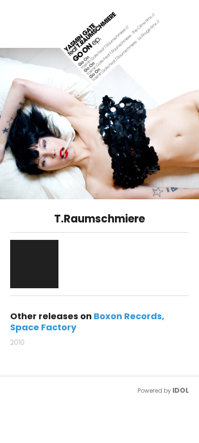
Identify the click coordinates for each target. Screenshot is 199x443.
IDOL (180, 390)
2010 (17, 342)
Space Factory (43, 327)
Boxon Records (128, 316)
